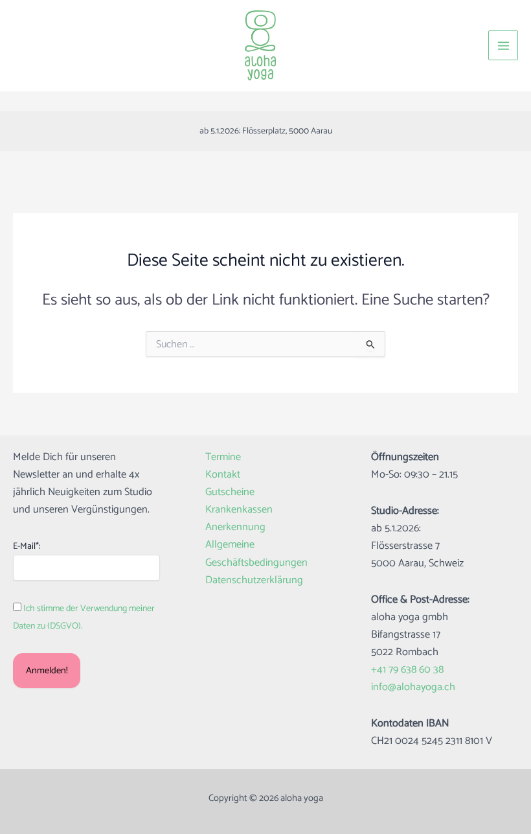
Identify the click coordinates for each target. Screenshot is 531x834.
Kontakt (222, 474)
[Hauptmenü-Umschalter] (503, 45)
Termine (223, 457)
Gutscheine (229, 492)
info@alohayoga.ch (413, 687)
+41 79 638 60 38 (407, 669)
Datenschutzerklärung (254, 580)
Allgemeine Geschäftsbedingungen (256, 553)
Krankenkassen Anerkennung (239, 518)
